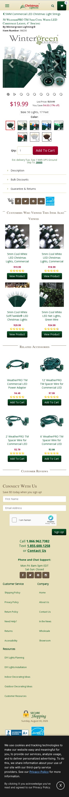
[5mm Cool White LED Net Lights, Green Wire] (52, 294)
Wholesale (44, 631)
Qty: (14, 150)
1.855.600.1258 (38, 546)
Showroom (45, 640)
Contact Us (36, 550)
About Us (44, 602)
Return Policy (11, 611)
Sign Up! (59, 532)
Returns (9, 631)
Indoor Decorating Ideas (17, 676)
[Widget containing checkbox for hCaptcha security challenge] (33, 520)
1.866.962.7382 (37, 541)
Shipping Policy (12, 592)
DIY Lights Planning (14, 657)
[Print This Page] (41, 201)
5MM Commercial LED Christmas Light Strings (33, 14)
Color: (34, 117)
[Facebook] (18, 201)
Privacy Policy (12, 602)
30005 (39, 162)
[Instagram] (45, 575)
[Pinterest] (33, 201)
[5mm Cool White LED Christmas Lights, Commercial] (17, 236)
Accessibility (11, 640)
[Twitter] (25, 201)
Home (42, 592)
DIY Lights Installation (16, 667)
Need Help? (11, 621)
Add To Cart (45, 150)
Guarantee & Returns (23, 188)
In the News (45, 621)
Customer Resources (15, 696)
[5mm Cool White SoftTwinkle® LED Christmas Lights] (17, 294)
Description (17, 170)
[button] (56, 64)
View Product (17, 276)
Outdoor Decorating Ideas (18, 686)
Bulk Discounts (19, 179)
